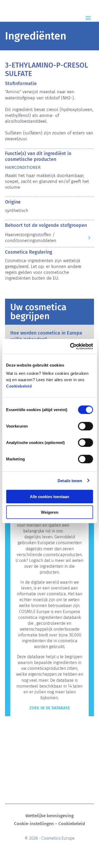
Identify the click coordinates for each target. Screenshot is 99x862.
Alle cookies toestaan (49, 496)
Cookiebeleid (19, 386)
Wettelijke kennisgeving (49, 816)
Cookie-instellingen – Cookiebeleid (49, 824)
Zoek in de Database (49, 707)
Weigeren (49, 512)
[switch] (85, 426)
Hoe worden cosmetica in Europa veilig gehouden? (46, 336)
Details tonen (70, 480)
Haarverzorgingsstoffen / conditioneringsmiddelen (30, 237)
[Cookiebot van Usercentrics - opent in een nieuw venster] (70, 346)
